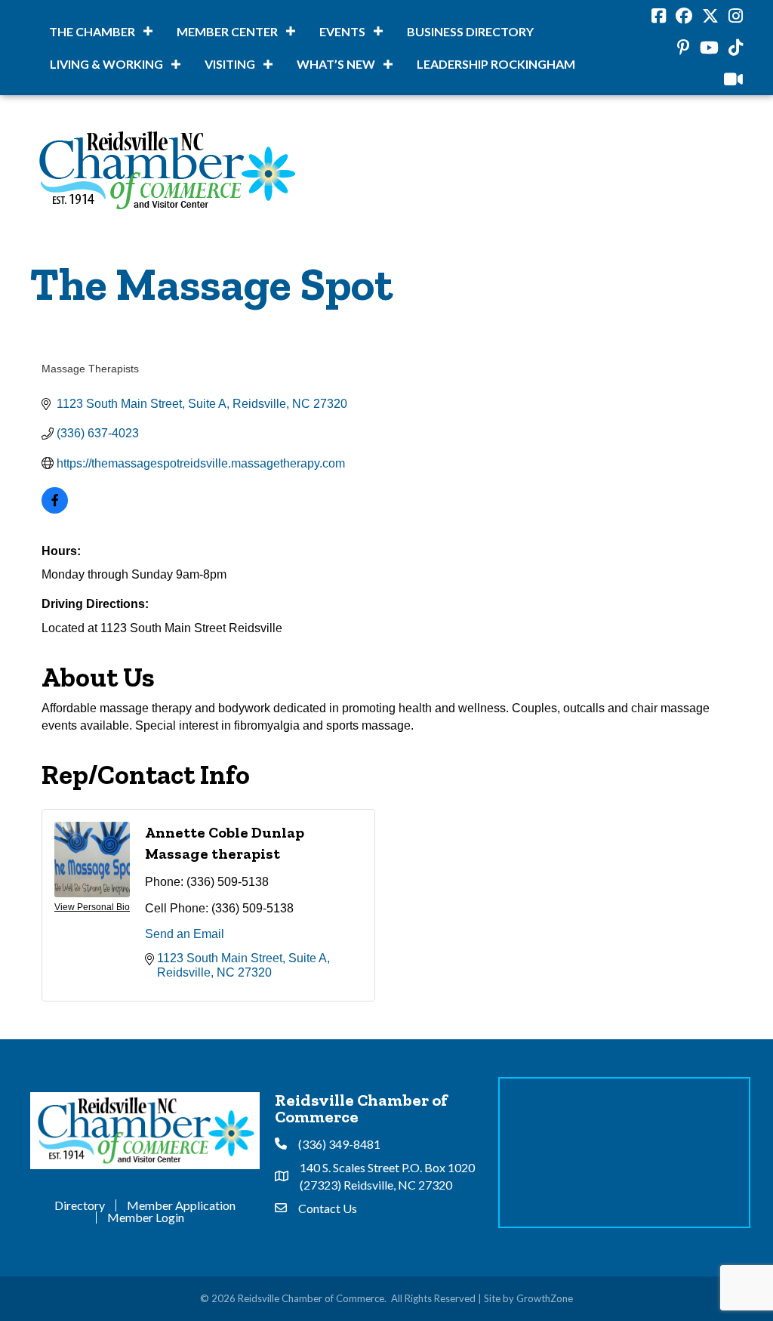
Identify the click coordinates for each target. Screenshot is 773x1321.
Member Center (227, 31)
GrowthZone (544, 1298)
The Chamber (92, 31)
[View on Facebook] (55, 509)
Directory (79, 1205)
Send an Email (184, 933)
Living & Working (106, 64)
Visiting (230, 64)
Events (342, 31)
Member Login (145, 1217)
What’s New (336, 64)
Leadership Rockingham (496, 64)
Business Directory (470, 31)
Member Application (181, 1205)
